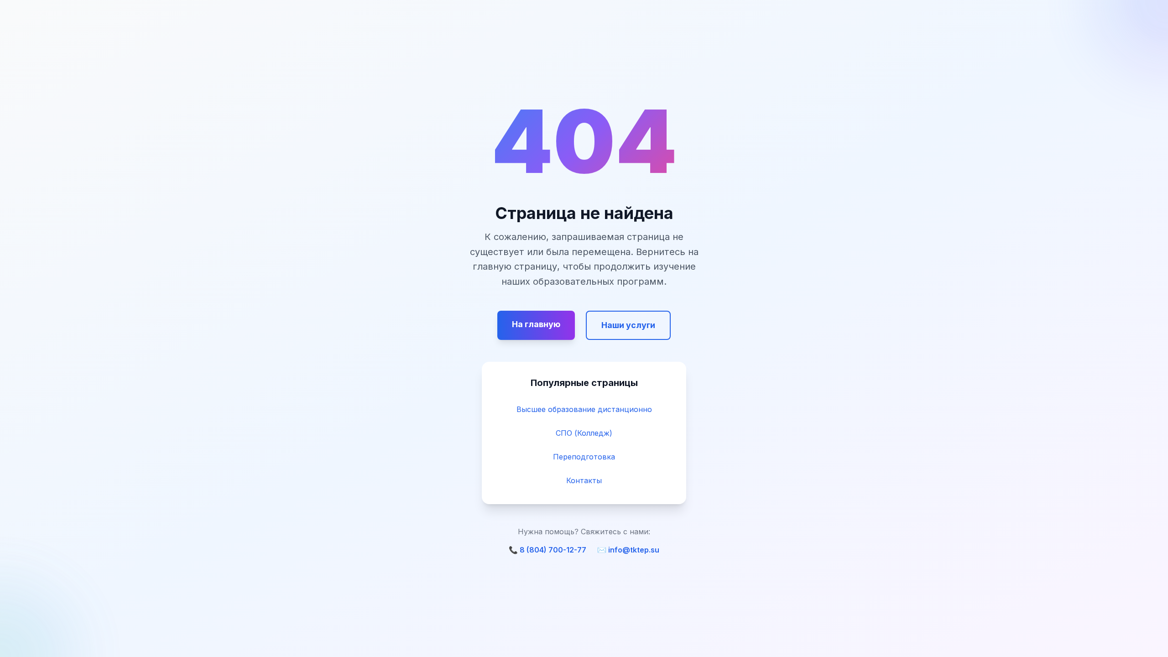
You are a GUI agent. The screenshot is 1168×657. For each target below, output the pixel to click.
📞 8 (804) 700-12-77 (547, 549)
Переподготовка (584, 456)
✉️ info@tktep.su (628, 549)
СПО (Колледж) (584, 433)
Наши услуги (628, 325)
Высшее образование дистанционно (584, 409)
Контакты (584, 480)
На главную (536, 324)
